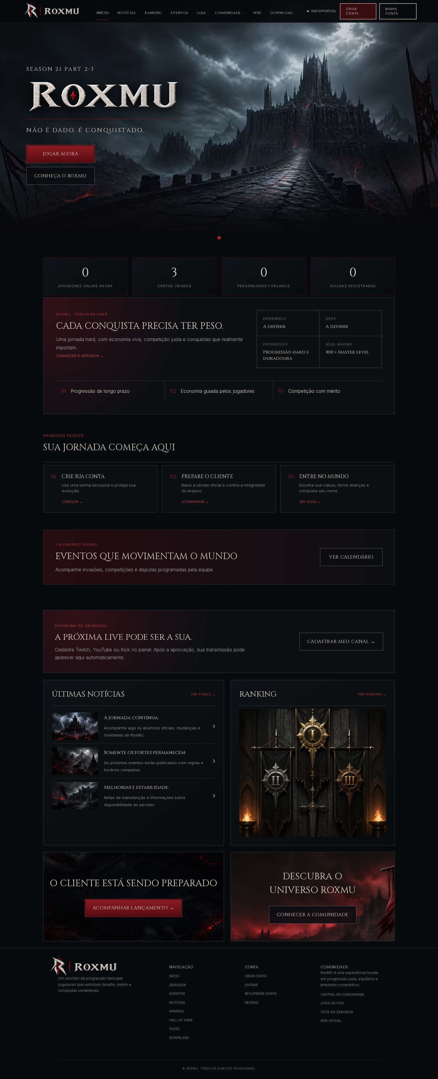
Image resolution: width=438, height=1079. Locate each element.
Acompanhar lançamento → (133, 908)
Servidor (177, 985)
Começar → (72, 502)
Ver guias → (310, 502)
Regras (251, 1002)
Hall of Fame (181, 1020)
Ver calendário (351, 557)
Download (281, 13)
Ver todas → (203, 694)
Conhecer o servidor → (80, 356)
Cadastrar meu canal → (341, 641)
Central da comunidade (342, 994)
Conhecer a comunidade (313, 914)
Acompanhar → (195, 502)
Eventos (179, 13)
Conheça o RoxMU (60, 176)
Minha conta (391, 11)
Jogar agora (60, 154)
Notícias (127, 13)
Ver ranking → (372, 694)
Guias (174, 1029)
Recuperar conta (261, 994)
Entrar (251, 985)
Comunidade (228, 13)
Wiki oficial (331, 1021)
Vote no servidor (337, 1012)
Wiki (257, 13)
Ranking (153, 13)
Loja (201, 13)
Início (103, 13)
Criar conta (352, 11)
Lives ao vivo (332, 1003)
